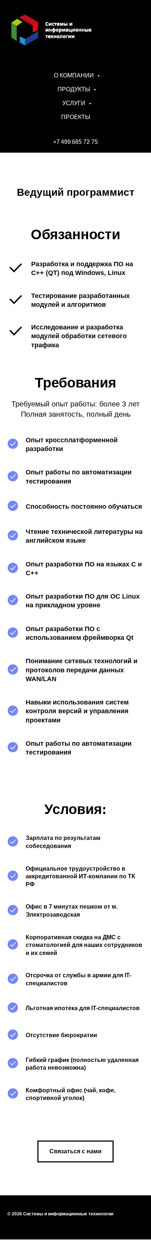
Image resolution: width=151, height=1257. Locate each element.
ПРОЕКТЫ (75, 117)
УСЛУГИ (74, 103)
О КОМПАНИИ (74, 75)
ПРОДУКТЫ (75, 89)
